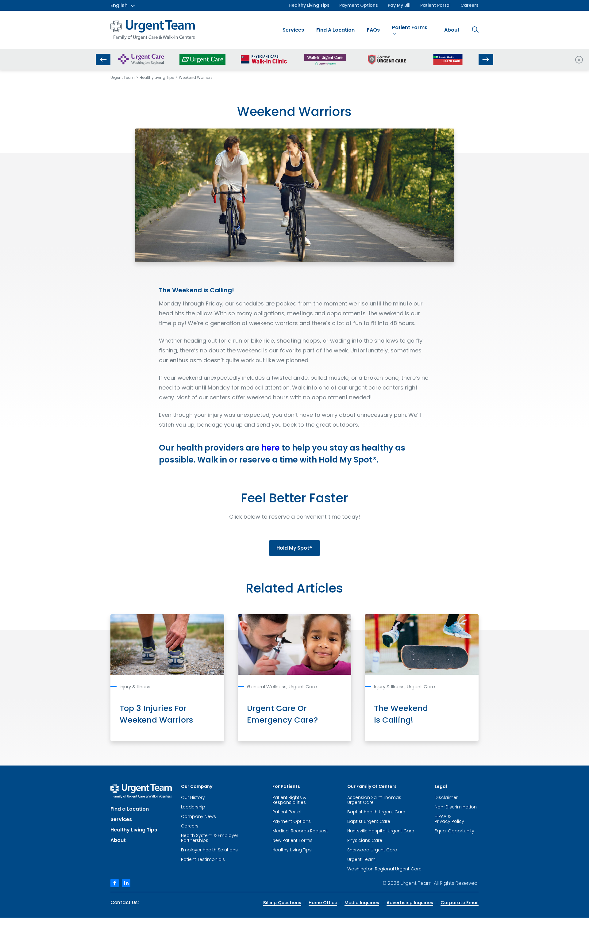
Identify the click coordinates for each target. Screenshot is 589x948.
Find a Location (335, 29)
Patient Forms (409, 27)
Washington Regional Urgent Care (384, 869)
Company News (198, 816)
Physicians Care (364, 840)
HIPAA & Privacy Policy (449, 818)
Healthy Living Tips (309, 5)
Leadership (193, 807)
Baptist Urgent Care (368, 821)
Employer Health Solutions (209, 850)
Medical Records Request (300, 831)
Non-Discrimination (456, 807)
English (119, 5)
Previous (103, 59)
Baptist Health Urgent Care (376, 812)
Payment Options (358, 5)
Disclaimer (446, 797)
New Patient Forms (292, 840)
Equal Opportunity (454, 831)
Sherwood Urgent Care (372, 850)
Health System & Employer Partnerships (209, 837)
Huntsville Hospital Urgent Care (380, 831)
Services (293, 29)
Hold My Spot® (294, 547)
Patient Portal (435, 5)
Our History (193, 797)
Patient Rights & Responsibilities (289, 799)
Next (486, 59)
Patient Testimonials (203, 859)
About (452, 29)
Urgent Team (122, 77)
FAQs (373, 29)
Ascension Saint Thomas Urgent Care (374, 799)
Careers (469, 5)
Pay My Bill (399, 5)
